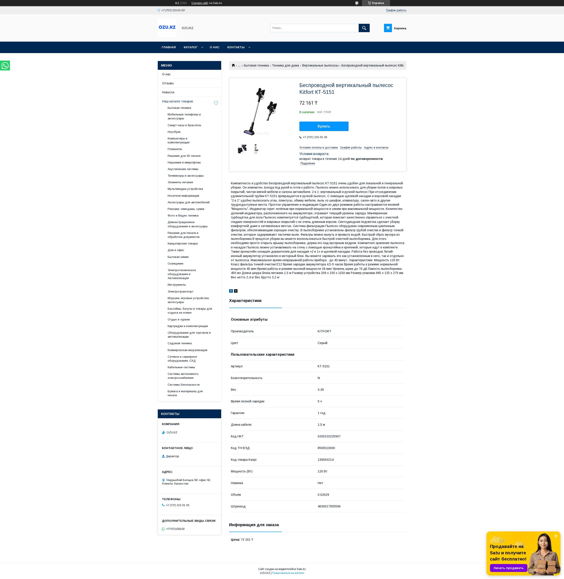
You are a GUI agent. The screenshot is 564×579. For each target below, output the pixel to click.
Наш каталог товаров (177, 101)
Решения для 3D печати (184, 155)
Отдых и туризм (179, 319)
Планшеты (175, 149)
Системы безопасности (184, 384)
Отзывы (168, 83)
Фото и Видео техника (183, 215)
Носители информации (183, 195)
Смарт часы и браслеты (184, 125)
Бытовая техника (256, 65)
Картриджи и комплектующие (188, 326)
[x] (235, 291)
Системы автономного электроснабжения (183, 375)
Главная (169, 47)
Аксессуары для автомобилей (189, 202)
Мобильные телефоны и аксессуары (184, 116)
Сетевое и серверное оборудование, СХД (182, 358)
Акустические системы (183, 169)
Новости (168, 92)
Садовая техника (180, 343)
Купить (324, 126)
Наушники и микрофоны (184, 162)
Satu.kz (301, 569)
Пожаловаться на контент (288, 573)
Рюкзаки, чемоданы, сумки (186, 209)
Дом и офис (176, 250)
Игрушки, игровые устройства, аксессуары (188, 300)
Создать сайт (199, 3)
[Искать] (364, 28)
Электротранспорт (180, 291)
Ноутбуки (174, 131)
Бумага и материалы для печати (185, 393)
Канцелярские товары (183, 243)
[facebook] (231, 291)
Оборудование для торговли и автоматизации (189, 334)
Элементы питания (180, 182)
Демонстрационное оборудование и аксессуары (188, 224)
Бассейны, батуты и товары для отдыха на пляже (190, 310)
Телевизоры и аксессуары (186, 175)
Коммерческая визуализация (187, 350)
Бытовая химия (178, 257)
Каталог (190, 47)
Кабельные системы (181, 367)
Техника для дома (285, 65)
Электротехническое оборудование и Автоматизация (182, 274)
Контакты (236, 47)
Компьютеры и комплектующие (178, 140)
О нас (214, 47)
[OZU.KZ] (167, 36)
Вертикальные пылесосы (320, 65)
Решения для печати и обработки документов (184, 235)
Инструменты (177, 284)
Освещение (175, 263)
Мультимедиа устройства (185, 189)
